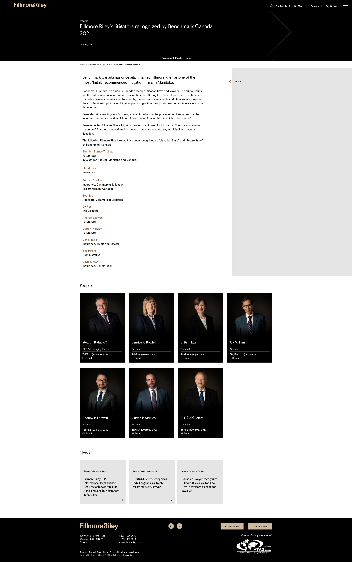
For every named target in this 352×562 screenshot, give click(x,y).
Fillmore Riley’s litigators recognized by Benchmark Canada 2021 (115, 64)
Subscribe (232, 526)
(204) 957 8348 (248, 354)
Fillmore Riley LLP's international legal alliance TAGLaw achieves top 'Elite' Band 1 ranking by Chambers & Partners (101, 486)
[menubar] (306, 6)
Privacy (113, 552)
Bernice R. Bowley (144, 342)
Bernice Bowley (92, 180)
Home (82, 64)
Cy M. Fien (237, 342)
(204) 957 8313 (198, 429)
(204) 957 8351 (198, 354)
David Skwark (90, 262)
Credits (128, 555)
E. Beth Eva (188, 342)
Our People (281, 6)
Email (89, 358)
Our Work (299, 6)
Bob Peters (89, 250)
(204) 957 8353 (149, 354)
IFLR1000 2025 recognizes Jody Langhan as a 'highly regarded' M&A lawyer (150, 483)
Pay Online (331, 6)
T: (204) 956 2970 (127, 535)
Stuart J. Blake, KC (94, 342)
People (178, 57)
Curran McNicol (92, 228)
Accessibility (102, 552)
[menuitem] (283, 6)
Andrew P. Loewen (95, 418)
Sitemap (83, 552)
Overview (167, 57)
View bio (102, 330)
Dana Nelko (89, 239)
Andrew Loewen (92, 217)
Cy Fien (87, 206)
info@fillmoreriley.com (130, 542)
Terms (92, 552)
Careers (315, 6)
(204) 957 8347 (100, 354)
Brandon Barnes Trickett (97, 151)
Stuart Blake (89, 168)
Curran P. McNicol (144, 418)
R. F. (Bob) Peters (192, 418)
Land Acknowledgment (128, 552)
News (188, 57)
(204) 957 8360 (100, 429)
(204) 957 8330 (149, 429)
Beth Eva (87, 195)
